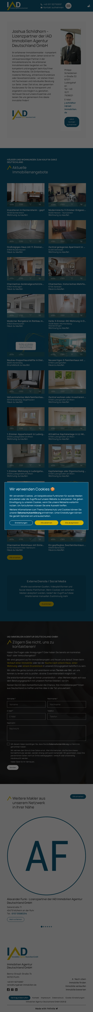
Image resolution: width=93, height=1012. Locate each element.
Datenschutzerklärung (29, 512)
